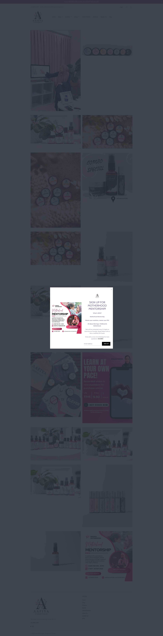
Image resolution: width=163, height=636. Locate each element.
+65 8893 (100, 339)
